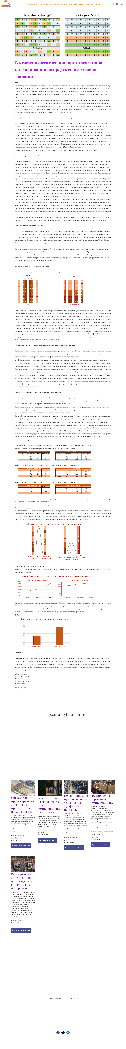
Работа (92, 4)
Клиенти (98, 4)
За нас (33, 4)
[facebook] (58, 1032)
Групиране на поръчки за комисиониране (102, 799)
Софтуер (57, 4)
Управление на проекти (69, 4)
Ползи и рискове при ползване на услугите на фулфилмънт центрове (76, 802)
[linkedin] (68, 1032)
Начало (27, 4)
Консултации (48, 4)
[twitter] (63, 1032)
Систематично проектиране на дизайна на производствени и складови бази (23, 804)
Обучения (38, 4)
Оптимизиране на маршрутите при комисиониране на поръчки (49, 805)
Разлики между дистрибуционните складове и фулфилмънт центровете (22, 881)
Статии (80, 4)
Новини (86, 4)
